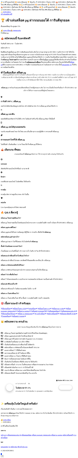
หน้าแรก (4, 435)
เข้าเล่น (3, 14)
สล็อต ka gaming (56, 435)
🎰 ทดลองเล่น (16, 30)
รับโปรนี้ (66, 387)
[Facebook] (1, 454)
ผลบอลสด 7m (67, 65)
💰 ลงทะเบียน (6, 30)
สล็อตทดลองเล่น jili (14, 435)
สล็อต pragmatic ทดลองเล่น (41, 435)
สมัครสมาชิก (15, 447)
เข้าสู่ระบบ (23, 447)
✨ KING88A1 (6, 12)
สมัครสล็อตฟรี (68, 435)
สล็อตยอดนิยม (26, 435)
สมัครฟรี (9, 14)
